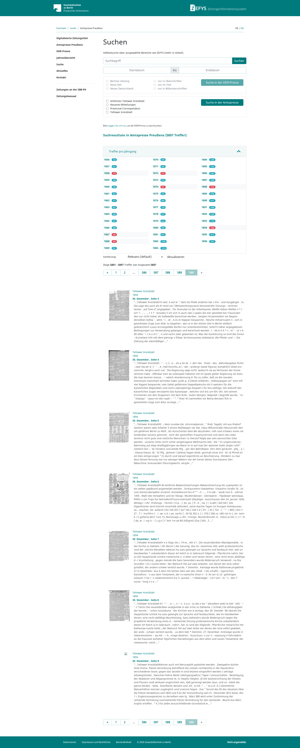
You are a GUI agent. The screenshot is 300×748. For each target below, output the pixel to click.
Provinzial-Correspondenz (125, 108)
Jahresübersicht (65, 57)
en (242, 28)
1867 (107, 234)
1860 (107, 186)
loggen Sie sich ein (117, 125)
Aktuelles (62, 70)
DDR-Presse (63, 51)
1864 (107, 214)
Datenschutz (69, 742)
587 (156, 272)
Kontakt (61, 77)
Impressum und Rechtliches (96, 742)
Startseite (61, 28)
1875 (156, 193)
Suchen (239, 61)
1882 (156, 241)
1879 (156, 220)
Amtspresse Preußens (69, 44)
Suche (73, 28)
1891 (205, 207)
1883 (156, 248)
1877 (156, 207)
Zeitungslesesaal (66, 96)
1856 (107, 159)
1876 (156, 200)
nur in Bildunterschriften (172, 88)
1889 (205, 193)
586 (144, 272)
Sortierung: (109, 256)
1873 (156, 179)
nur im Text (164, 84)
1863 (107, 207)
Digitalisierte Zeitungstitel (72, 38)
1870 (156, 159)
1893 (205, 220)
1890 (205, 200)
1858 (107, 173)
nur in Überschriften (170, 81)
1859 (107, 179)
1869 (107, 248)
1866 (107, 227)
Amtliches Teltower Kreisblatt (127, 101)
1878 (156, 214)
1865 (107, 220)
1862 (107, 200)
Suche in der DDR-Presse (222, 82)
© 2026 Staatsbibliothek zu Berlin (154, 742)
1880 (156, 227)
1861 (107, 193)
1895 (205, 234)
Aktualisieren (175, 257)
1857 (107, 166)
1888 (205, 186)
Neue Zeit (116, 84)
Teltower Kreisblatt (121, 112)
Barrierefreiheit (123, 742)
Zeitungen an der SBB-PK (71, 89)
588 (167, 272)
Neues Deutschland (121, 88)
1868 (107, 241)
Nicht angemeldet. (236, 742)
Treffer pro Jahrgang (122, 151)
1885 (205, 166)
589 (179, 272)
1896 (205, 241)
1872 (156, 173)
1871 (156, 166)
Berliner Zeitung (119, 81)
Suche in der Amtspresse (222, 102)
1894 (205, 227)
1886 (205, 173)
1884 (205, 159)
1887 (205, 179)
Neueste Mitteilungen (123, 104)
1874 (156, 186)
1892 (205, 214)
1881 (156, 234)
